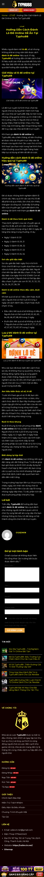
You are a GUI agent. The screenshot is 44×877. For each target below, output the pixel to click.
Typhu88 (21, 735)
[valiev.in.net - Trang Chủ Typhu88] (22, 4)
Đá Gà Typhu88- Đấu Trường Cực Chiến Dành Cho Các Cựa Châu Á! (25, 658)
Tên (7, 586)
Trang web (9, 607)
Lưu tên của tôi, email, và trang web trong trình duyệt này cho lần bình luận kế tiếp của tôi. (20, 622)
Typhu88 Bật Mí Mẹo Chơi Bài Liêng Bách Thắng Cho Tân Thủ (24, 689)
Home (5, 15)
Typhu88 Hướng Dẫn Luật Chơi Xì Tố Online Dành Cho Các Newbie (25, 681)
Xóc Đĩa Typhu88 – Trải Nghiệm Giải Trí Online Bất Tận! (24, 650)
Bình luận (9, 565)
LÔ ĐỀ (12, 15)
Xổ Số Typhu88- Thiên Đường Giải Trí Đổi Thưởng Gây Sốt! (25, 665)
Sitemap (8, 849)
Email (8, 597)
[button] (3, 4)
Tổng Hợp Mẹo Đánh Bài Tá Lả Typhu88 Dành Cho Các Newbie (24, 673)
